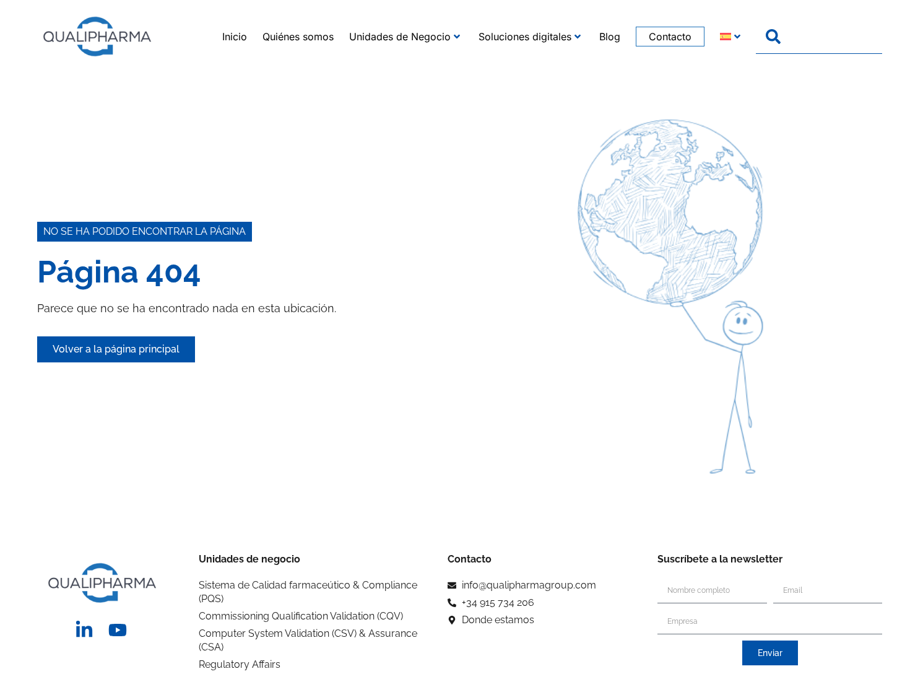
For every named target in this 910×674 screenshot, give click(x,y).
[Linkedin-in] (84, 630)
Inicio (234, 36)
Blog (609, 36)
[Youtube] (117, 630)
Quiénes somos (298, 36)
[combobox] (819, 36)
